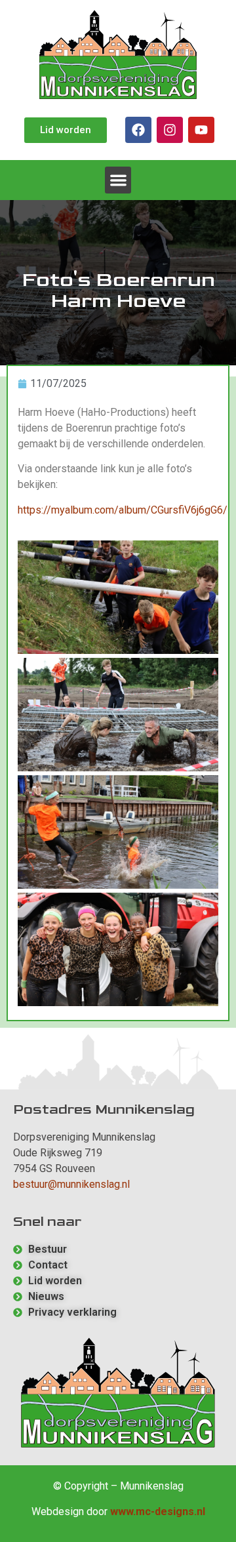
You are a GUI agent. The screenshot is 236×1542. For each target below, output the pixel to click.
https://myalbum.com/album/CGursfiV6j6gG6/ (122, 510)
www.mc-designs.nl (157, 1511)
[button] (118, 180)
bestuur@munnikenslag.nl (71, 1184)
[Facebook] (138, 130)
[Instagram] (170, 130)
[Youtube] (201, 130)
